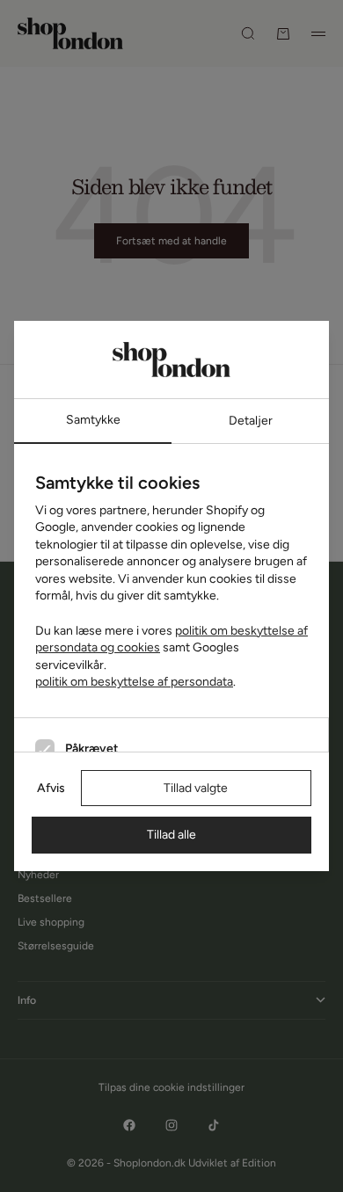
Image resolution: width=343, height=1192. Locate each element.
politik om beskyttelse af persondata (134, 681)
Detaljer (251, 420)
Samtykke (93, 419)
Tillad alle (171, 834)
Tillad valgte (196, 788)
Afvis (51, 788)
